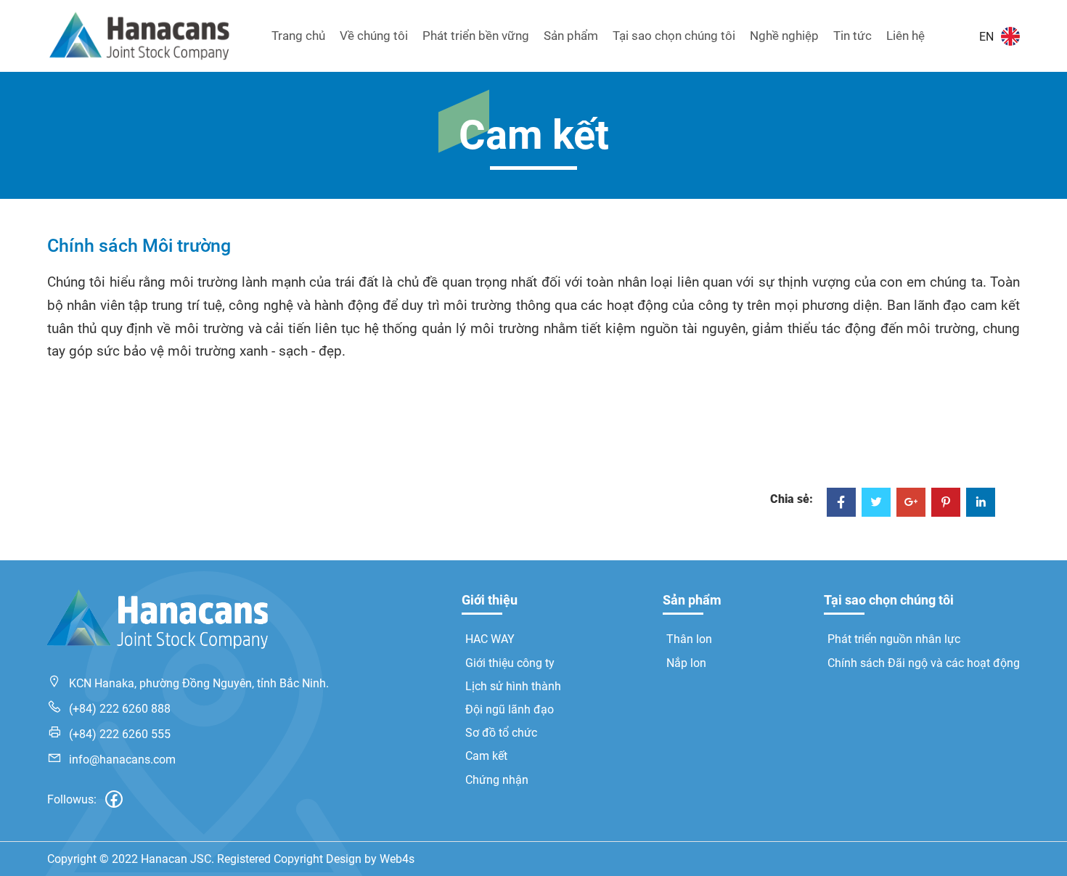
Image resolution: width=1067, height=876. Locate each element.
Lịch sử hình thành (513, 686)
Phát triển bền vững (475, 35)
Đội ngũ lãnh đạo (509, 709)
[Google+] (910, 503)
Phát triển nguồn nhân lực (893, 639)
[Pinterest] (945, 503)
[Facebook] (841, 503)
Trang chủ (298, 35)
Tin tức (852, 35)
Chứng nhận (496, 780)
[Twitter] (876, 503)
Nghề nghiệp (784, 35)
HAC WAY (490, 639)
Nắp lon (686, 663)
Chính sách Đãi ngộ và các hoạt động (923, 663)
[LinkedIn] (980, 503)
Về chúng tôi (374, 35)
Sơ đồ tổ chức (501, 733)
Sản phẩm (571, 35)
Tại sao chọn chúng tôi (674, 35)
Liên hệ (905, 35)
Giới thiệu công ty (510, 663)
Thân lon (689, 639)
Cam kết (486, 756)
